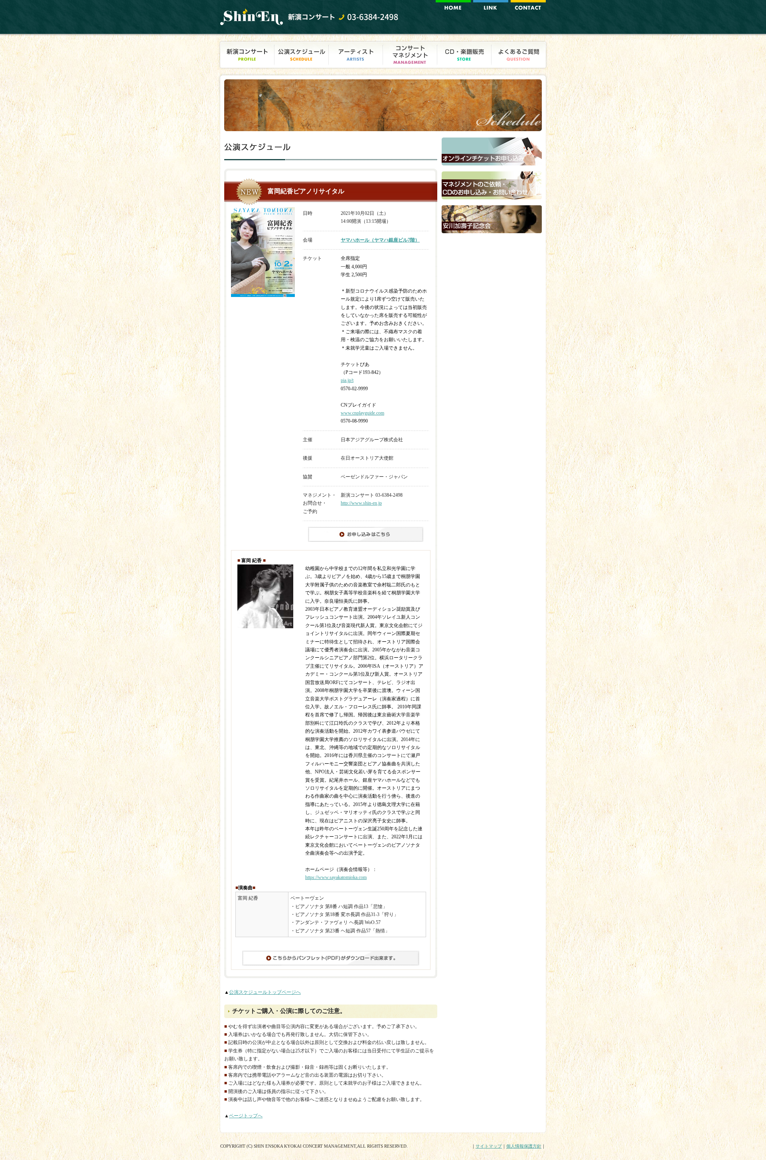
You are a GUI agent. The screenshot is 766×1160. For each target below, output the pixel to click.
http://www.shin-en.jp (361, 503)
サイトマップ (489, 1146)
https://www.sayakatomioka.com (336, 877)
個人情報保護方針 (523, 1146)
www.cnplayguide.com (362, 413)
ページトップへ (246, 1116)
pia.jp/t (347, 380)
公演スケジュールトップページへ (265, 992)
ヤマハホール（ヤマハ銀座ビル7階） (380, 240)
